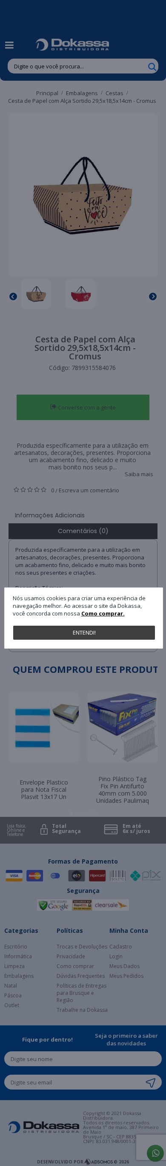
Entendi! (84, 632)
